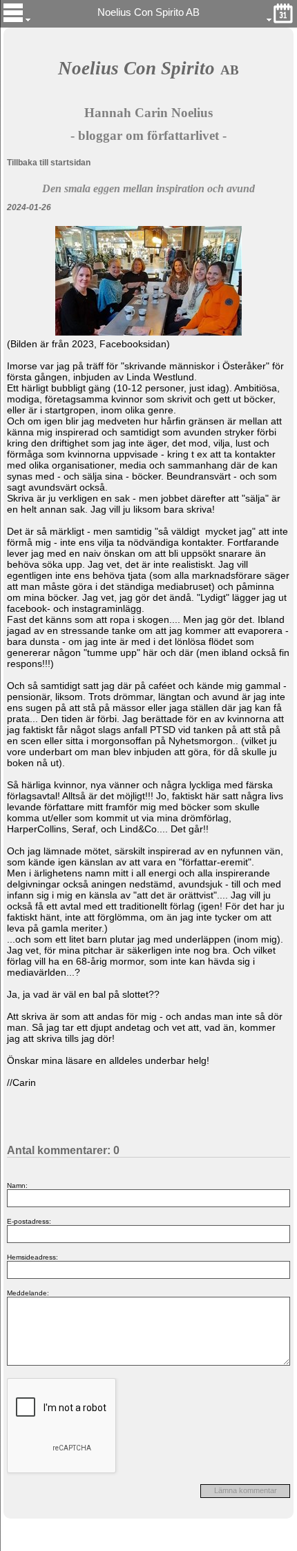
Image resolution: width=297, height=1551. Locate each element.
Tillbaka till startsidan (48, 162)
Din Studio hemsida (149, 1543)
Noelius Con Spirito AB (148, 12)
